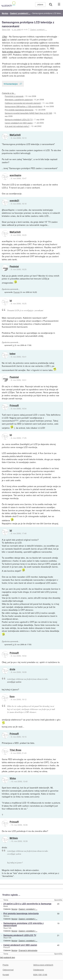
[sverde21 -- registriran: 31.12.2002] (5, 202)
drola (12, 669)
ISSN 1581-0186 (40, 974)
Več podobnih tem (7, 957)
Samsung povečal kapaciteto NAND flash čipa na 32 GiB (28, 113)
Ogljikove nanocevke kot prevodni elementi (23, 103)
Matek (5, 906)
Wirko (13, 778)
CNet (4, 36)
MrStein (14, 838)
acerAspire (15, 175)
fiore (12, 696)
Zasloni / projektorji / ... (38, 29)
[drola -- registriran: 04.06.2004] (5, 670)
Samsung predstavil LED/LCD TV (19, 119)
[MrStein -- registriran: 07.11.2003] (5, 839)
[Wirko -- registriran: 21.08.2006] (5, 780)
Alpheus (6, 916)
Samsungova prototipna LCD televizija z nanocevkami (28, 24)
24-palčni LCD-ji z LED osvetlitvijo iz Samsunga (27, 903)
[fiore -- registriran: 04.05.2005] (5, 698)
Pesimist (14, 266)
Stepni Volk (7, 928)
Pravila (5, 964)
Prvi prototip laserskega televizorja (19, 109)
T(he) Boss (15, 750)
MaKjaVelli (15, 134)
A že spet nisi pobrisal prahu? (17, 126)
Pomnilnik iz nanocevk (14, 96)
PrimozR (14, 405)
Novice (14, 909)
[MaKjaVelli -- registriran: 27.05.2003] (5, 136)
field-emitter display (11, 51)
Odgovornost (8, 969)
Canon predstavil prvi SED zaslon (19, 122)
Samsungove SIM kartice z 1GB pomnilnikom (23, 106)
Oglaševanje (38, 969)
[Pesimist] (5, 268)
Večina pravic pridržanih (43, 964)
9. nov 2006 (16, 29)
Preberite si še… (9, 93)
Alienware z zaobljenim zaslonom (19, 99)
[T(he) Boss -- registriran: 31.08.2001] (5, 751)
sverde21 (14, 200)
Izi (11, 300)
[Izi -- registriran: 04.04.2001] (5, 302)
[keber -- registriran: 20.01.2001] (5, 355)
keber (13, 353)
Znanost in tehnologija (28, 950)
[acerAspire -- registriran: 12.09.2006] (5, 176)
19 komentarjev (11, 83)
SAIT (4, 39)
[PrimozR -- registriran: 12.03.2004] (5, 407)
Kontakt (6, 974)
